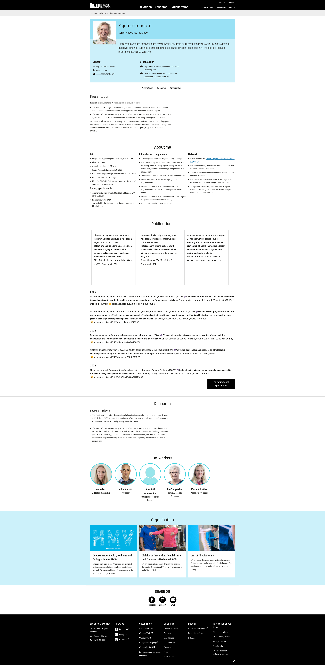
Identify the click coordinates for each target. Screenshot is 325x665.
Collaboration (179, 7)
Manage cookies (219, 641)
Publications (147, 88)
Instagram (123, 634)
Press (166, 651)
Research (161, 7)
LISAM (191, 637)
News (212, 7)
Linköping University (99, 13)
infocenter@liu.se (100, 636)
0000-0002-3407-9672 (105, 74)
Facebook (123, 629)
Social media (218, 646)
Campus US (144, 637)
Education (145, 7)
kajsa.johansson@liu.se (105, 66)
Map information (146, 628)
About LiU (204, 7)
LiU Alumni (169, 637)
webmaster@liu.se (220, 653)
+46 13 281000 (99, 640)
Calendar (167, 633)
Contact (231, 7)
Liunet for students (195, 633)
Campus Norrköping (147, 642)
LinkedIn (123, 639)
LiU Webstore (169, 642)
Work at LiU (221, 7)
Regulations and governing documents (150, 653)
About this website (220, 632)
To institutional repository (221, 384)
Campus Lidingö (146, 647)
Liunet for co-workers (197, 628)
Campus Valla (145, 633)
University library (171, 628)
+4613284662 (102, 70)
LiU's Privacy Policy (221, 636)
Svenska (222, 3)
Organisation (176, 88)
